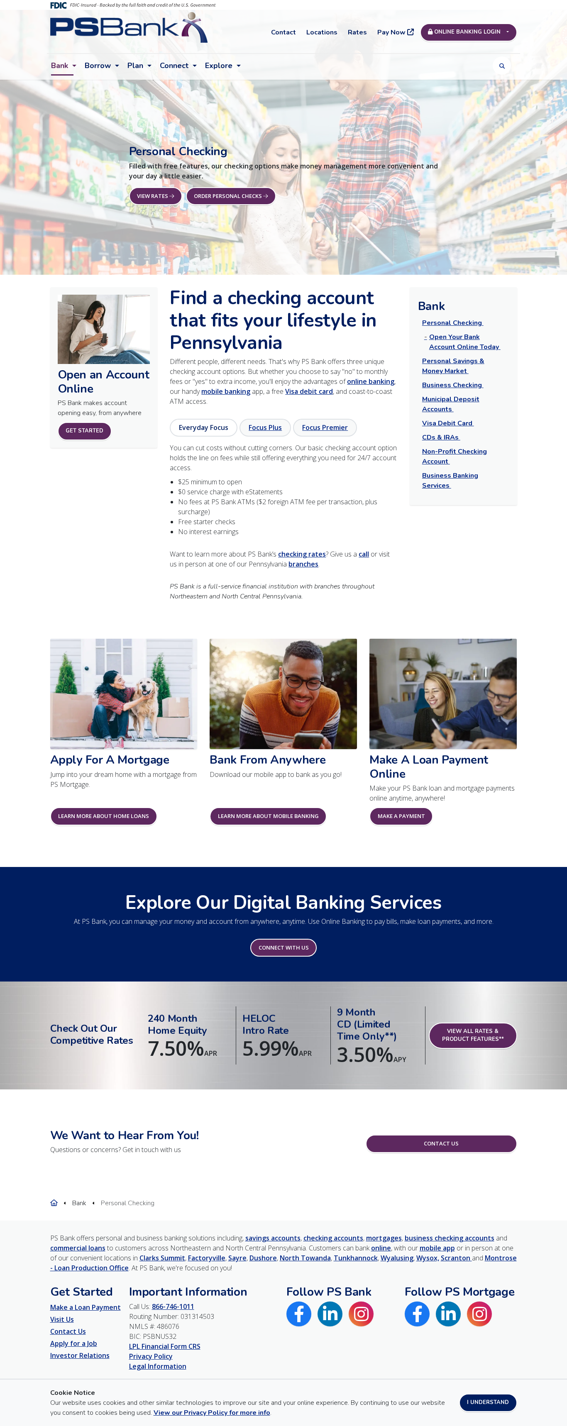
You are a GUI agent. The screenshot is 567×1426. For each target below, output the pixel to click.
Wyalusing (397, 1257)
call (364, 554)
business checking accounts (449, 1238)
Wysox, (427, 1257)
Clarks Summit (162, 1257)
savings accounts (273, 1238)
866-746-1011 (173, 1306)
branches (303, 564)
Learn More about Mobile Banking (268, 816)
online (381, 1248)
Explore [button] (218, 66)
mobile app (437, 1248)
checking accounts (333, 1238)
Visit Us (62, 1319)
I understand (488, 1402)
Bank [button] (59, 66)
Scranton (456, 1257)
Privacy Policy (151, 1356)
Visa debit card (309, 391)
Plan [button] (135, 66)
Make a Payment (401, 816)
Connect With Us (284, 947)
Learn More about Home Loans (103, 816)
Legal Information (157, 1366)
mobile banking (225, 391)
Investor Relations (80, 1355)
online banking (370, 381)
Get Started (84, 431)
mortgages (384, 1238)
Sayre (237, 1257)
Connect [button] (174, 66)
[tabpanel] (283, 490)
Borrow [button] (98, 66)
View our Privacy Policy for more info (212, 1412)
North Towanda (305, 1257)
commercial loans (77, 1248)
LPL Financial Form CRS (164, 1346)
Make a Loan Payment (85, 1307)
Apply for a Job (73, 1343)
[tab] (203, 428)
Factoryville (206, 1257)
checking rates (302, 554)
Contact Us (441, 1143)
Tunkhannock (356, 1257)
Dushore (263, 1257)
